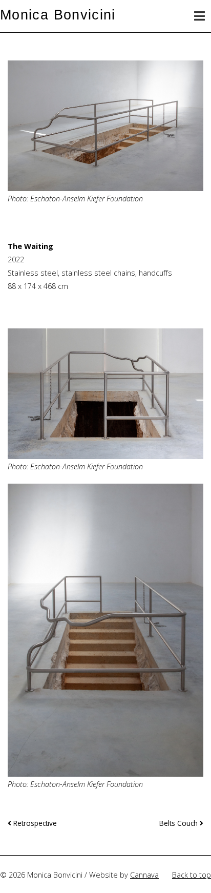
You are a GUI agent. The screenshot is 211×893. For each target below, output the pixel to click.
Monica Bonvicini (58, 15)
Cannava (144, 875)
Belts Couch (179, 823)
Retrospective (34, 823)
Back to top (191, 875)
